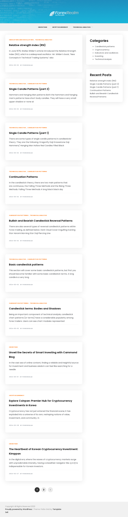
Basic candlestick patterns (26, 264)
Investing (42, 27)
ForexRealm (28, 65)
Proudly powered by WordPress (18, 509)
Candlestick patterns (37, 84)
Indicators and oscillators (21, 40)
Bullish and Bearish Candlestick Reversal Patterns (40, 220)
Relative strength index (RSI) (27, 45)
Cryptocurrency (60, 27)
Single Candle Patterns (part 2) (29, 89)
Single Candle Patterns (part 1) (29, 133)
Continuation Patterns (23, 177)
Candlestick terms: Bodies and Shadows (35, 308)
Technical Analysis (82, 27)
